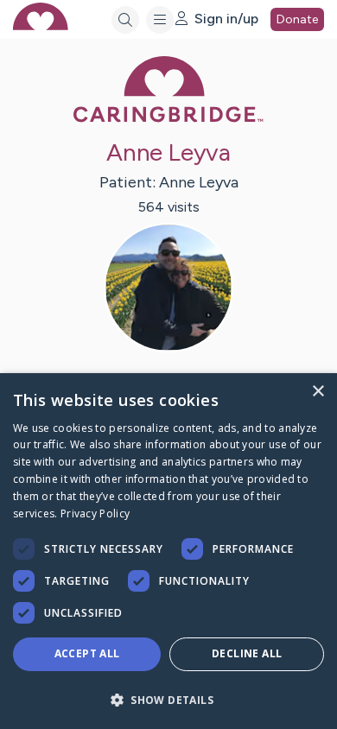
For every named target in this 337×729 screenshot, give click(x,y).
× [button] (317, 391)
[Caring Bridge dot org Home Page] (168, 119)
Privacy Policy (95, 513)
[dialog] (168, 551)
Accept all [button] (87, 653)
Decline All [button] (247, 653)
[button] (168, 699)
